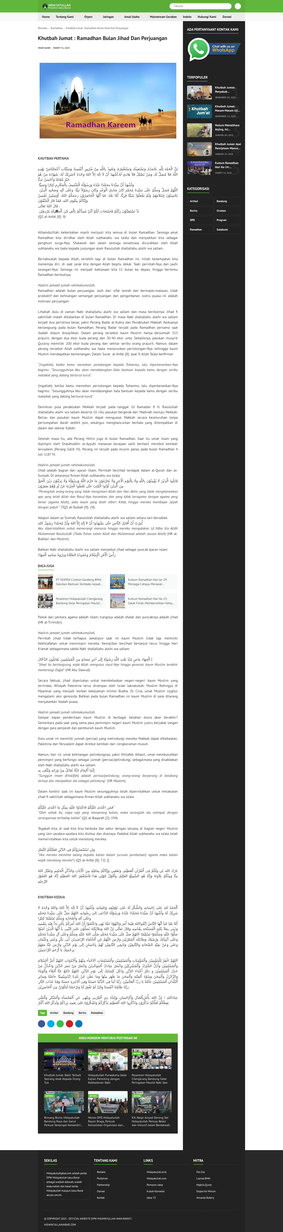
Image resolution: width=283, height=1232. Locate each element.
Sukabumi (222, 229)
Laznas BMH (203, 1178)
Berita (82, 1013)
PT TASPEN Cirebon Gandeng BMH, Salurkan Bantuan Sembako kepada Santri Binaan (79, 582)
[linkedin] (78, 1023)
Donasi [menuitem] (227, 17)
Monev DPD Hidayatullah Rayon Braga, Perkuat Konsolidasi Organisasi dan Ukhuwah (105, 1121)
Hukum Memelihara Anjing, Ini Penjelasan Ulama (227, 127)
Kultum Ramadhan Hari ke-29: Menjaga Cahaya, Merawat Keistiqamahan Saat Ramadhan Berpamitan (148, 582)
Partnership (103, 1185)
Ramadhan (57, 28)
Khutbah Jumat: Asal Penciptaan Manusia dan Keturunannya (228, 146)
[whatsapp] (60, 1023)
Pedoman (102, 1178)
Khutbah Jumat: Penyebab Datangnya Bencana (227, 90)
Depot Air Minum (206, 1191)
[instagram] (214, 1222)
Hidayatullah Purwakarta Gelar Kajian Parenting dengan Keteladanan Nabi (107, 1078)
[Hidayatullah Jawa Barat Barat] (214, 61)
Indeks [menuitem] (187, 17)
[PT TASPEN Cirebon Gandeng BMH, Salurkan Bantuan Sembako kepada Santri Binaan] (45, 581)
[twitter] (50, 1023)
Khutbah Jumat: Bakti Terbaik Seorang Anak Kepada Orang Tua (62, 1078)
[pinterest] (69, 1023)
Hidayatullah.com (157, 1178)
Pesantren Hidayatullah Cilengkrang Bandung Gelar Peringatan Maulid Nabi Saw (79, 601)
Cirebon (221, 210)
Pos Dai (200, 1172)
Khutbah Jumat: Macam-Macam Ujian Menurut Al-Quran (228, 108)
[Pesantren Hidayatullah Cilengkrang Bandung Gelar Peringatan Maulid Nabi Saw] (45, 600)
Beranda (42, 28)
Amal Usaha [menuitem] (131, 17)
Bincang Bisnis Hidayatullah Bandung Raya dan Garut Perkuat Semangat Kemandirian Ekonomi (64, 1121)
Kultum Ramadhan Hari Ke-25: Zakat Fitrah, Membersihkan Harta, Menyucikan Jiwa (150, 601)
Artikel (54, 1013)
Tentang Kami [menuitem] (65, 17)
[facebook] (41, 1023)
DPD (192, 220)
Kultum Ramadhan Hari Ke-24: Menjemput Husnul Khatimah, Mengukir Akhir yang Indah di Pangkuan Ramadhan (228, 165)
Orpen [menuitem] (88, 17)
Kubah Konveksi (155, 1191)
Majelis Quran (204, 1185)
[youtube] (236, 1222)
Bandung (68, 1013)
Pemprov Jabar (155, 1185)
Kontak (101, 1197)
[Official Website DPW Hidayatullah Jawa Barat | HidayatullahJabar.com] (56, 8)
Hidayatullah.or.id (156, 1172)
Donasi (101, 1191)
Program (221, 220)
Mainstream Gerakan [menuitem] (163, 17)
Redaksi (101, 1172)
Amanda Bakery (205, 1197)
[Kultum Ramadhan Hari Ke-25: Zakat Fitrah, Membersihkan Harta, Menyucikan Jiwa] (117, 600)
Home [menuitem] (46, 17)
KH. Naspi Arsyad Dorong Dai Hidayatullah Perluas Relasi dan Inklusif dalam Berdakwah (151, 1121)
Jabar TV (151, 1197)
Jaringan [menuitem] (108, 17)
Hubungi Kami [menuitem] (207, 17)
